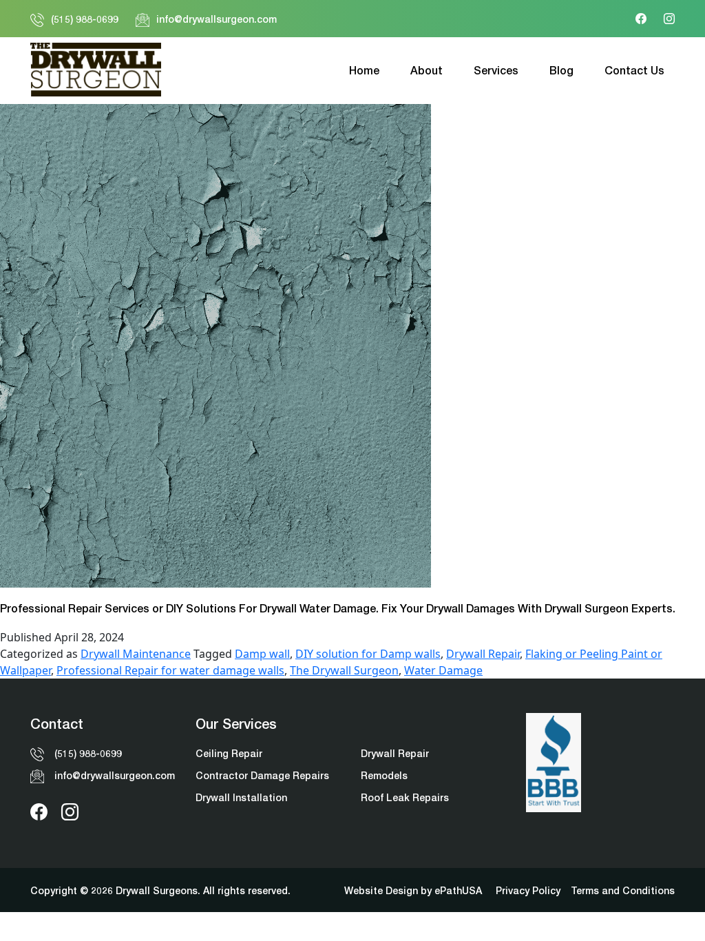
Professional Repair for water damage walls (170, 670)
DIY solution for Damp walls (368, 653)
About (426, 69)
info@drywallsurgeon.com (216, 19)
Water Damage (443, 670)
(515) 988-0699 (84, 19)
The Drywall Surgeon (344, 670)
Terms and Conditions (623, 890)
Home (364, 69)
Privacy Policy (528, 890)
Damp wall (262, 653)
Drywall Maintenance (136, 653)
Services (496, 69)
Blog (561, 69)
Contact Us (634, 69)
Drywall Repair (483, 653)
